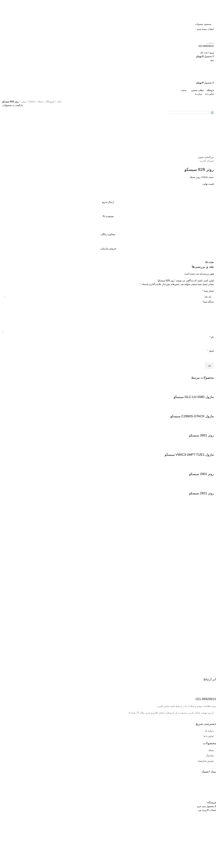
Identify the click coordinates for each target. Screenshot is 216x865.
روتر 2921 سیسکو (201, 493)
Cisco (31, 101)
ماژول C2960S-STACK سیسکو (192, 416)
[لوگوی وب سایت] (199, 10)
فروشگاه (49, 101)
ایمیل (210, 351)
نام (212, 337)
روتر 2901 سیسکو (201, 474)
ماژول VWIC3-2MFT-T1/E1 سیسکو (189, 454)
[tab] (209, 262)
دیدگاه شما (208, 301)
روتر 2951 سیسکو (201, 435)
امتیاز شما (208, 291)
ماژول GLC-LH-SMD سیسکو (194, 397)
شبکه (40, 101)
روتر (23, 101)
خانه (59, 101)
